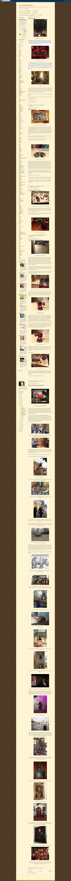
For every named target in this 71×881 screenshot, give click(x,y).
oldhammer (20, 179)
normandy (20, 177)
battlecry (20, 75)
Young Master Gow (34, 127)
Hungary (20, 142)
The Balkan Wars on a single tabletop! (25, 296)
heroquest (20, 137)
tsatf (19, 242)
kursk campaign (21, 155)
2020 (20, 398)
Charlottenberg (35, 734)
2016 (20, 402)
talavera (20, 227)
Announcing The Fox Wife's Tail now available (23, 20)
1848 (19, 53)
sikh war (20, 216)
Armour (20, 67)
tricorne (20, 241)
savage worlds (20, 208)
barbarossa (20, 71)
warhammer (20, 251)
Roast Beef (20, 198)
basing (20, 73)
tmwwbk (20, 235)
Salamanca (20, 207)
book (19, 84)
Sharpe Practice (21, 213)
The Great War (21, 232)
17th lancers (20, 51)
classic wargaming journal (22, 100)
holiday (20, 140)
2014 (20, 404)
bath (19, 74)
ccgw (19, 97)
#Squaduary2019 (21, 45)
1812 (19, 52)
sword (19, 224)
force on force (21, 128)
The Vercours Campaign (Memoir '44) (25, 12)
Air (19, 62)
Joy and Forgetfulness (26, 5)
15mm (20, 50)
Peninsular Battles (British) (27, 10)
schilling (20, 210)
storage (20, 222)
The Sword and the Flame (22, 233)
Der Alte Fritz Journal (23, 335)
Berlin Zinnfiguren (44, 415)
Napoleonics (20, 173)
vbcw (19, 245)
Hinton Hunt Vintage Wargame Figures (23, 325)
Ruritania (20, 204)
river (19, 197)
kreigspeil (20, 153)
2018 (20, 400)
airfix (19, 63)
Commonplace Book (36, 10)
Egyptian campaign (21, 120)
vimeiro (20, 248)
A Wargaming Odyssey (23, 283)
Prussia (20, 189)
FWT (19, 131)
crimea (20, 112)
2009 (20, 430)
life (19, 159)
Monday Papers (21, 167)
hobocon (20, 139)
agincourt (20, 61)
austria (20, 70)
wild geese (20, 255)
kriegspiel (20, 154)
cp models (20, 111)
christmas (20, 99)
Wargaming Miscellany (23, 294)
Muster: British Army (21, 170)
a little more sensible (46, 213)
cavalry (20, 96)
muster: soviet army (21, 172)
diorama (20, 114)
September (22, 417)
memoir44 (20, 164)
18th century (20, 54)
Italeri (19, 147)
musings (20, 168)
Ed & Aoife (48, 180)
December (22, 406)
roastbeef (20, 199)
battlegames (20, 76)
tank (19, 228)
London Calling (21, 161)
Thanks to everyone (22, 306)
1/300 (19, 47)
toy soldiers (20, 238)
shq (19, 214)
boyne (19, 87)
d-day (19, 113)
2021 (20, 397)
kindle (19, 151)
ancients (20, 64)
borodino (20, 86)
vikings (20, 247)
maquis (20, 163)
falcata (20, 124)
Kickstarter (20, 150)
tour (19, 236)
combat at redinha (21, 107)
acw (19, 58)
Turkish (20, 243)
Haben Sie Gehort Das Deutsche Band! (23, 414)
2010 (20, 429)
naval (19, 174)
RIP (19, 196)
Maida (19, 162)
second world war (21, 211)
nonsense (20, 176)
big (19, 79)
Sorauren (20, 219)
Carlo (51, 130)
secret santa (20, 212)
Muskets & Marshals (25, 326)
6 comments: (40, 186)
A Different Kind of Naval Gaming (25, 285)
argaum (20, 66)
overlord (20, 180)
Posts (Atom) (34, 872)
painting (20, 181)
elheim (20, 121)
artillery (20, 68)
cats (19, 95)
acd (19, 57)
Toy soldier (20, 237)
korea (19, 152)
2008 (20, 431)
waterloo (20, 252)
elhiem (20, 122)
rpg (19, 203)
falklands (20, 125)
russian (20, 205)
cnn (19, 102)
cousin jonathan (21, 110)
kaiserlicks (20, 148)
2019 (20, 399)
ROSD (19, 202)
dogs (19, 115)
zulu (19, 257)
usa (19, 244)
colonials (20, 106)
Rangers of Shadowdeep (22, 193)
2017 (20, 401)
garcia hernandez (21, 132)
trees (19, 240)
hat (19, 135)
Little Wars (20, 160)
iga (19, 143)
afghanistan (20, 60)
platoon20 (20, 185)
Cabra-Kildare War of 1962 (22, 91)
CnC (19, 101)
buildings (20, 89)
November (22, 415)
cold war (20, 104)
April (21, 423)
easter (19, 118)
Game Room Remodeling (25, 337)
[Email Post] (43, 186)
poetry (20, 187)
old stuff (20, 178)
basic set (20, 72)
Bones (19, 83)
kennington (20, 149)
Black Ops (20, 80)
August (22, 418)
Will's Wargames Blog (23, 305)
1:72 (19, 46)
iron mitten (21, 313)
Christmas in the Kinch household (23, 412)
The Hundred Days (35, 12)
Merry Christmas (31, 18)
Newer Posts (30, 870)
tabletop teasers (21, 226)
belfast (20, 78)
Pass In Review (25, 263)
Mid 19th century (21, 165)
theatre (20, 234)
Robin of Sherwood (21, 200)
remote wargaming (21, 194)
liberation (20, 158)
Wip (19, 256)
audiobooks (20, 69)
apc (19, 65)
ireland (20, 146)
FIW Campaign (21, 126)
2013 (20, 405)
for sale (20, 127)
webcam (20, 253)
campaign (20, 93)
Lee (34, 87)
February (22, 425)
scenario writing (21, 209)
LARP (19, 156)
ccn (19, 98)
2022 (20, 396)
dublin (20, 117)
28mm (20, 55)
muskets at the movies (21, 169)
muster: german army (21, 171)
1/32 (19, 48)
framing (20, 129)
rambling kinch (21, 192)
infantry (20, 145)
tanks (19, 229)
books (19, 85)
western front (20, 254)
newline (20, 175)
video (19, 246)
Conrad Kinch (21, 40)
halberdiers (20, 134)
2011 (20, 428)
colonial (20, 105)
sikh (19, 215)
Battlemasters (20, 77)
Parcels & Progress (32, 109)
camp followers (21, 92)
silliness (20, 217)
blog (51, 321)
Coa (19, 103)
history (20, 138)
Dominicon (20, 116)
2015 (20, 403)
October (22, 416)
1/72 (19, 49)
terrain (20, 230)
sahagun (20, 206)
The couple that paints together (23, 410)
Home (20, 10)
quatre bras (20, 191)
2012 (20, 427)
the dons (20, 231)
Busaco (20, 90)
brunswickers (20, 88)
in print (20, 144)
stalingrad (20, 221)
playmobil (20, 186)
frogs (19, 130)
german (20, 133)
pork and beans (21, 188)
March (21, 424)
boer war (20, 82)
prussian (20, 190)
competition (20, 108)
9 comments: (40, 235)
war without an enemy (22, 250)
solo (19, 218)
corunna (20, 109)
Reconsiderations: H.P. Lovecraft (25, 347)
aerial (19, 59)
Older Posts (50, 870)
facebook (20, 123)
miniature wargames (21, 166)
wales (19, 249)
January (22, 426)
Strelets (20, 223)
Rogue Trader (20, 201)
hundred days (20, 141)
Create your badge (21, 42)
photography (20, 183)
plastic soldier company (22, 184)
